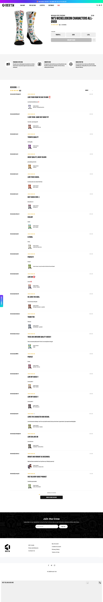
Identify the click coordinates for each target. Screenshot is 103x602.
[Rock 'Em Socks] (9, 5)
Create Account (56, 546)
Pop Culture (32, 5)
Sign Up (63, 526)
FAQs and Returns (33, 548)
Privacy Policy (55, 549)
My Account (55, 544)
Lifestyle (42, 5)
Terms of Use (55, 552)
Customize (51, 5)
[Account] (99, 5)
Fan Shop (22, 5)
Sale (59, 5)
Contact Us (31, 551)
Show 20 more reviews (51, 497)
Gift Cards (31, 545)
